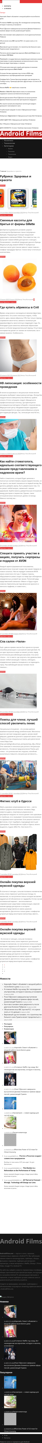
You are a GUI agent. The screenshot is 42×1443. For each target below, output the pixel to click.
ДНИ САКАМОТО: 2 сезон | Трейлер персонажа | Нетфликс (19, 128)
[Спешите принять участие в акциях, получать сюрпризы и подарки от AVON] (18, 541)
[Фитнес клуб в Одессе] (18, 789)
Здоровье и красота (6, 215)
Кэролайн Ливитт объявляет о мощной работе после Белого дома (20, 17)
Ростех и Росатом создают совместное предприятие (22, 1157)
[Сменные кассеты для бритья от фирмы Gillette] (18, 208)
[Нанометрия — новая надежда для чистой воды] (10, 1109)
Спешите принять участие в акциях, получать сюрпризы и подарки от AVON (20, 557)
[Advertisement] (21, 1212)
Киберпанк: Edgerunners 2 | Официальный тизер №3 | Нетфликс (21, 116)
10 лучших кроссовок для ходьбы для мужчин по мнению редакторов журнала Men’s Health (18, 68)
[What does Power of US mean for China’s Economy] (10, 1145)
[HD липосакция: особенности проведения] (18, 371)
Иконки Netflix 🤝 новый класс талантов (13, 87)
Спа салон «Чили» (13, 641)
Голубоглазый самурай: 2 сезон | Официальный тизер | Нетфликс (18, 111)
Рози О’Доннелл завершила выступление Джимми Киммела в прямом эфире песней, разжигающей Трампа (20, 30)
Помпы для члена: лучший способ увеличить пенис (19, 722)
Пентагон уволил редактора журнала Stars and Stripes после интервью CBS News (20, 54)
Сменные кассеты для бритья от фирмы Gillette (17, 222)
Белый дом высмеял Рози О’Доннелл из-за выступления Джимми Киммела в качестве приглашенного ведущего (18, 99)
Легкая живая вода (20, 1132)
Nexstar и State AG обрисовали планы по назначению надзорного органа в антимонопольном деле (17, 93)
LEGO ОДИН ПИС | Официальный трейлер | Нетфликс (17, 120)
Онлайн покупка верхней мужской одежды (17, 884)
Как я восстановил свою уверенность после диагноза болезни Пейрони (20, 36)
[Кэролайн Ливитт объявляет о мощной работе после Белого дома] (10, 1043)
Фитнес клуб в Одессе (16, 801)
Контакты (7, 1438)
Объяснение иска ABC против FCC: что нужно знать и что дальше (18, 42)
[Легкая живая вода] (10, 1128)
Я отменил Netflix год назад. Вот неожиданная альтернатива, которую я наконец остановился (20, 24)
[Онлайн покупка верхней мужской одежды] (18, 870)
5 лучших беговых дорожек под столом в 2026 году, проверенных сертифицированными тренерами (17, 74)
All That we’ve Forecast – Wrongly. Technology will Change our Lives (22, 1181)
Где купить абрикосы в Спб (19, 307)
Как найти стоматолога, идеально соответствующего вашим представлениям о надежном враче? (21, 467)
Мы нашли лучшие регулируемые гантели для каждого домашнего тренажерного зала (18, 105)
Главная (3, 171)
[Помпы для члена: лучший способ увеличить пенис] (18, 708)
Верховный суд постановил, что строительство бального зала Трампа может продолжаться (20, 48)
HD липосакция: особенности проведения (20, 385)
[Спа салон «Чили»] (18, 630)
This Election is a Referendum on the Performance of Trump (19, 1169)
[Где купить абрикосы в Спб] (18, 295)
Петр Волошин (33, 213)
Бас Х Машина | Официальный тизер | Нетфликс (16, 124)
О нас (6, 1435)
